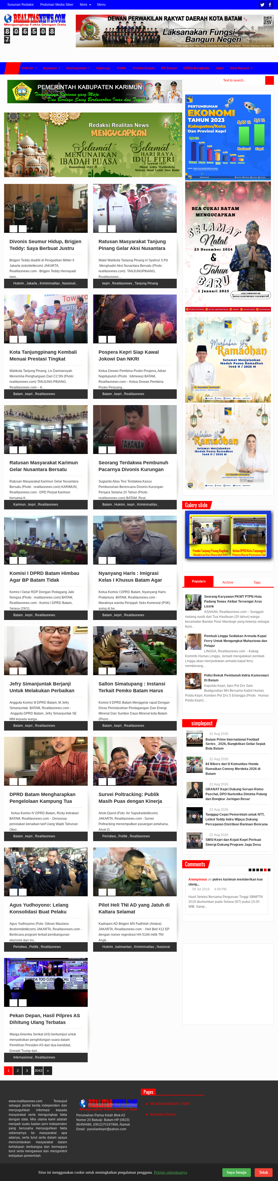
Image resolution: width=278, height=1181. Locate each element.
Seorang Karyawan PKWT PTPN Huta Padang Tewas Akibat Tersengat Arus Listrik (233, 601)
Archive (227, 582)
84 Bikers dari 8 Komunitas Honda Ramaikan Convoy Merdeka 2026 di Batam (233, 769)
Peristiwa (109, 836)
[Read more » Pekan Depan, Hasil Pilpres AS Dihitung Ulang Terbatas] (40, 958)
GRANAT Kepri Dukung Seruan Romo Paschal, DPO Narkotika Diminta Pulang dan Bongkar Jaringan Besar (236, 794)
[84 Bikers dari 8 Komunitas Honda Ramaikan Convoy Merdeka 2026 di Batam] (195, 765)
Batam (18, 394)
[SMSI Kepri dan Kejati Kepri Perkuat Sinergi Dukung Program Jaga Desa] (195, 840)
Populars (199, 581)
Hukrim (18, 283)
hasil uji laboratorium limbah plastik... (236, 879)
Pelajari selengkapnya (170, 1172)
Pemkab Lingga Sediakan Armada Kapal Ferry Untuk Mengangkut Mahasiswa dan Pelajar (235, 641)
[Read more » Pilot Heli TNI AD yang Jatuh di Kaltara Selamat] (129, 848)
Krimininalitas (50, 283)
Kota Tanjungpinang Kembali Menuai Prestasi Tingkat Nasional (43, 358)
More (83, 5)
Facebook (269, 5)
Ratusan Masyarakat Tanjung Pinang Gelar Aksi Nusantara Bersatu (132, 248)
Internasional (23, 1057)
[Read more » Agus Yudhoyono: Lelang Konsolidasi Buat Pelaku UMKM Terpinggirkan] (40, 848)
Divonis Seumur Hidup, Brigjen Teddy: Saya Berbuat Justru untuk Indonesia (45, 248)
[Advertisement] (228, 986)
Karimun (19, 504)
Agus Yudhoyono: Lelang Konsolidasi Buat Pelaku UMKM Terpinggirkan (39, 911)
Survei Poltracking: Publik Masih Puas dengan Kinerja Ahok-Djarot (130, 801)
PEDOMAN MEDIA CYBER (170, 1104)
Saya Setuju (237, 1172)
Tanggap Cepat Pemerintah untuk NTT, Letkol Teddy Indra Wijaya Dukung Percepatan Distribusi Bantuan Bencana (237, 819)
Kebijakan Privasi (163, 1114)
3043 (38, 1071)
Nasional (68, 283)
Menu (101, 5)
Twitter (262, 5)
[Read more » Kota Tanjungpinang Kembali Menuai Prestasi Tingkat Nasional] (40, 295)
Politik (122, 836)
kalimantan (123, 947)
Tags (257, 582)
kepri (106, 283)
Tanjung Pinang (146, 283)
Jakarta (31, 283)
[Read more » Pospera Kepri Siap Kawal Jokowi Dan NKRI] (129, 295)
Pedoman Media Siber (56, 5)
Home (12, 68)
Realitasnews (122, 283)
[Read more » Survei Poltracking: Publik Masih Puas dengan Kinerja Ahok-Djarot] (129, 737)
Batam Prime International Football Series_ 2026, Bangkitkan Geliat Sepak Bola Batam (236, 744)
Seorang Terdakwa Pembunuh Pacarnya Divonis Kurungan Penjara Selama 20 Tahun (133, 469)
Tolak (263, 1172)
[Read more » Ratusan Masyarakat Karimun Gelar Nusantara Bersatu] (40, 406)
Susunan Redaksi (20, 5)
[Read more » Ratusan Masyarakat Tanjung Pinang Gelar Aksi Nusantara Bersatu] (129, 184)
